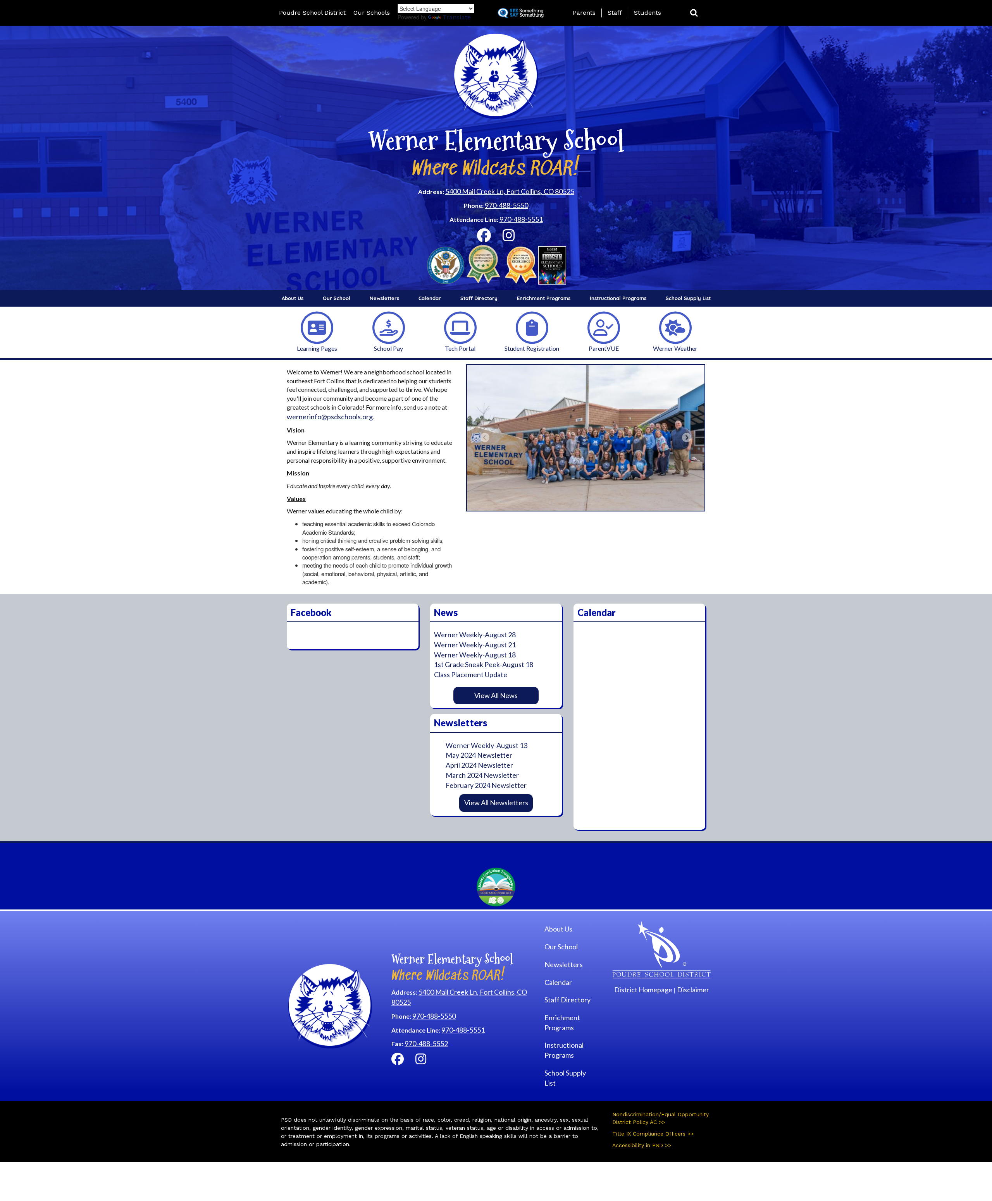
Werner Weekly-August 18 (475, 654)
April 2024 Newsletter (479, 765)
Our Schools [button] (371, 12)
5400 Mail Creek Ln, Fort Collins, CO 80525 (509, 191)
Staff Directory (479, 298)
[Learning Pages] (317, 327)
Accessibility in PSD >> (641, 1145)
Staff (615, 12)
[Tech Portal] (460, 327)
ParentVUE (604, 348)
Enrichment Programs (543, 298)
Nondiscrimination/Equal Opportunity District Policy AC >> (660, 1118)
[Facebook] (484, 237)
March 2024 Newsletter (482, 775)
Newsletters (384, 298)
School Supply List (688, 298)
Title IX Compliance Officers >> (653, 1134)
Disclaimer (693, 989)
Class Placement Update (470, 674)
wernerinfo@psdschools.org (330, 416)
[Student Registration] (532, 327)
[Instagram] (509, 237)
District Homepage (643, 989)
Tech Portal (460, 348)
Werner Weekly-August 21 (475, 644)
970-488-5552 (426, 1043)
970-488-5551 (521, 219)
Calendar (429, 298)
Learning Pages (317, 348)
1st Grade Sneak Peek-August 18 (483, 664)
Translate (457, 17)
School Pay (388, 348)
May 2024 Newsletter (479, 755)
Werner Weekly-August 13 (486, 745)
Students (647, 12)
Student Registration (532, 348)
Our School (336, 298)
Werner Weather (675, 348)
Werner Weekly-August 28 (475, 634)
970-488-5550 (506, 205)
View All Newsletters (496, 802)
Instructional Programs (618, 298)
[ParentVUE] (603, 327)
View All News (496, 695)
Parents (584, 12)
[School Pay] (388, 327)
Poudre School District (312, 12)
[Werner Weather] (675, 327)
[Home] (661, 949)
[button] (694, 13)
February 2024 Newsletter (486, 785)
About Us (292, 298)
